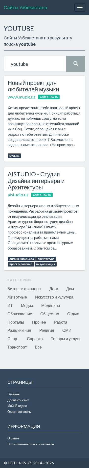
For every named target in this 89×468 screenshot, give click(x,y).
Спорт (13, 338)
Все (38, 347)
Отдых (73, 313)
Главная (13, 394)
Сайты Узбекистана (25, 7)
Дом (70, 288)
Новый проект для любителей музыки (33, 86)
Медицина (50, 305)
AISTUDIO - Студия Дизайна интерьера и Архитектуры (36, 180)
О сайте (13, 438)
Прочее (39, 322)
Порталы (15, 322)
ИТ (10, 305)
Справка (35, 338)
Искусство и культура (54, 297)
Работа (60, 322)
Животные (17, 297)
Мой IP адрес (17, 406)
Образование (19, 313)
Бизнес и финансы (24, 288)
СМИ (66, 330)
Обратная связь (19, 412)
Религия (46, 330)
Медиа (27, 305)
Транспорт (17, 347)
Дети (53, 288)
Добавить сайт (18, 400)
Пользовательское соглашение (30, 444)
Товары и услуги (66, 338)
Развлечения (19, 330)
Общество (49, 313)
